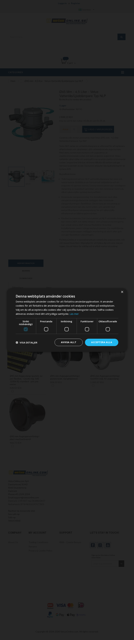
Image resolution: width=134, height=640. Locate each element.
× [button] (122, 292)
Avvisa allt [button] (68, 342)
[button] (26, 342)
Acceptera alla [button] (101, 342)
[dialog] (67, 320)
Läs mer (74, 313)
